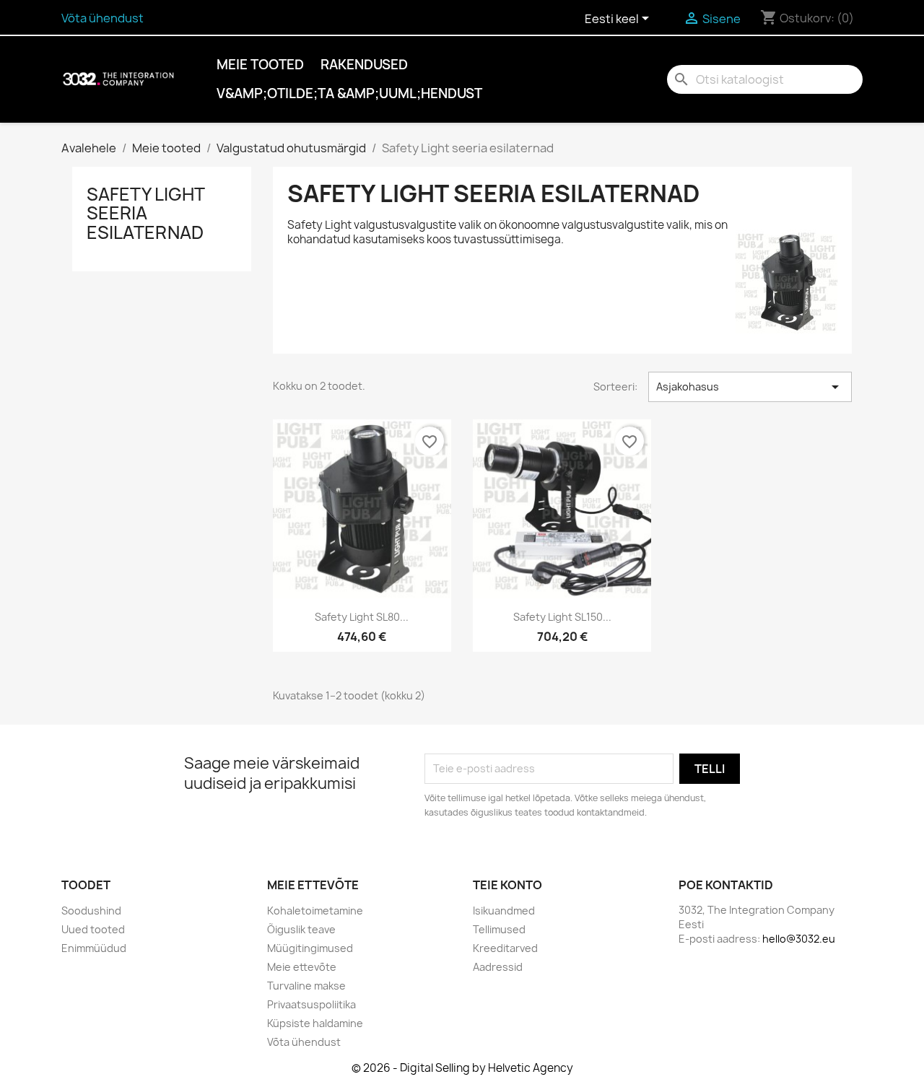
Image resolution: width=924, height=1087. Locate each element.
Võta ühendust (102, 18)
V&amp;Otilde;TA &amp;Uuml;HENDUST (349, 93)
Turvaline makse (306, 985)
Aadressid (498, 967)
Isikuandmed (504, 910)
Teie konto (507, 885)
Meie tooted (260, 65)
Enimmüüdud (93, 948)
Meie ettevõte (301, 967)
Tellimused (499, 929)
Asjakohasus (750, 387)
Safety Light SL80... (362, 617)
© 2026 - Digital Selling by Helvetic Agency (462, 1067)
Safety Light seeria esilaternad (145, 213)
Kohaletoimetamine (315, 910)
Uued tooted (93, 929)
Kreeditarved (505, 948)
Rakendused (364, 65)
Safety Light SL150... (562, 617)
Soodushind (91, 910)
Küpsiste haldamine (315, 1023)
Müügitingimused (310, 948)
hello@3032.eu (798, 939)
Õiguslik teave (301, 929)
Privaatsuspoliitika (311, 1004)
